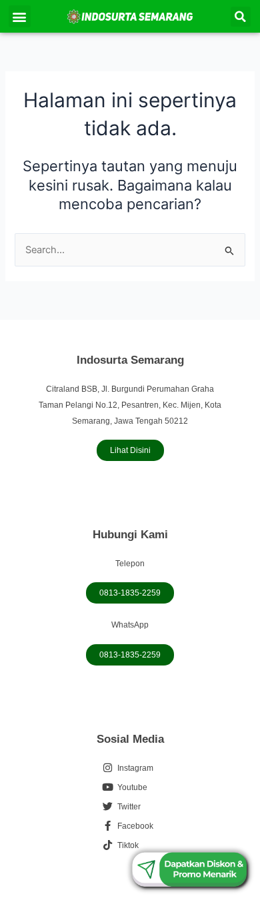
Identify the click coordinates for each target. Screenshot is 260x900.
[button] (20, 16)
